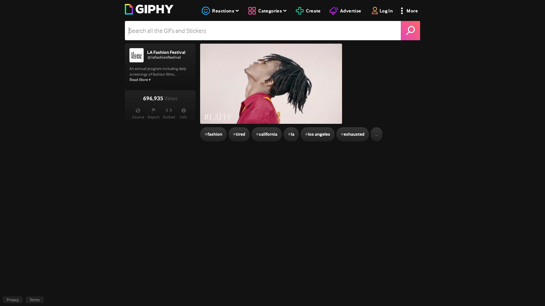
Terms (35, 300)
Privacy (13, 300)
